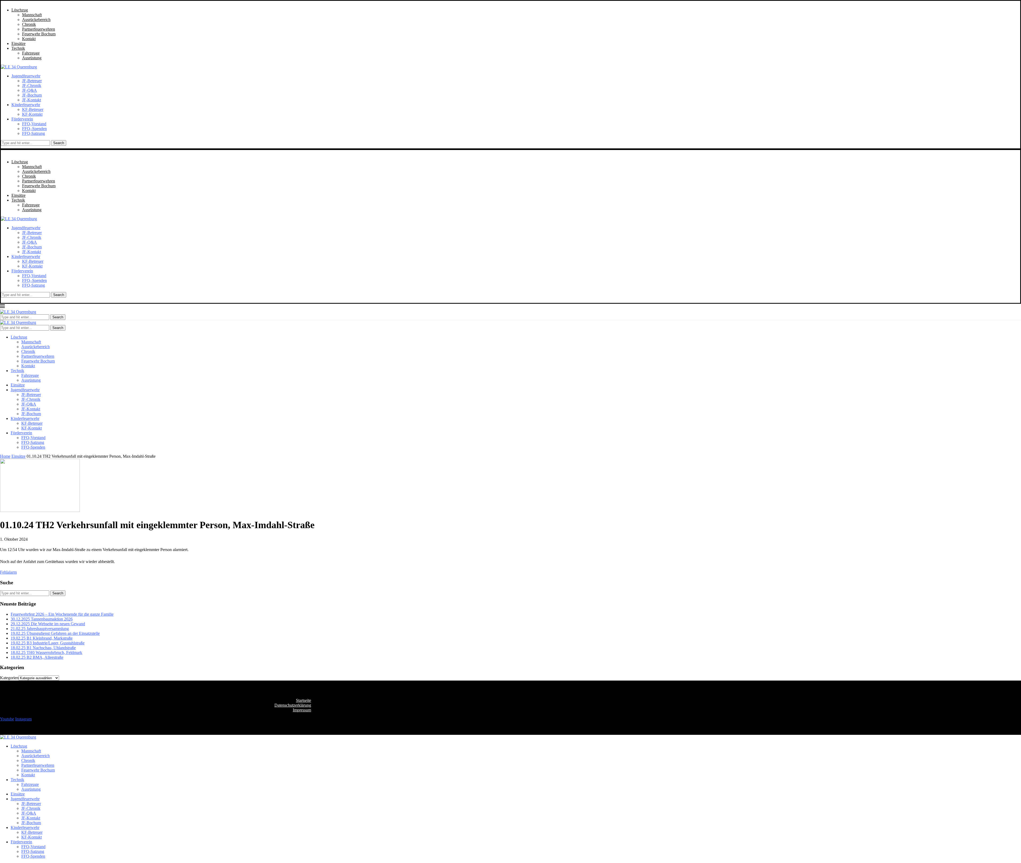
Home (5, 456)
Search (58, 143)
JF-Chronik (31, 85)
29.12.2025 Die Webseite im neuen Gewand (48, 624)
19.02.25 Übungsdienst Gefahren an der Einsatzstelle (55, 633)
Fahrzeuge (31, 53)
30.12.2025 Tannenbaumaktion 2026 (42, 619)
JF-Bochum (32, 95)
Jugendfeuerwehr (25, 76)
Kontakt (29, 38)
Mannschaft (32, 14)
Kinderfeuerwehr (25, 104)
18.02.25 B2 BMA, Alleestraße (37, 657)
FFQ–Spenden (34, 128)
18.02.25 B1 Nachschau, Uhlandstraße (43, 647)
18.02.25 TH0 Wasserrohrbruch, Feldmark (46, 652)
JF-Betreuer (32, 80)
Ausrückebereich (36, 19)
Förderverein (22, 119)
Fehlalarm (8, 572)
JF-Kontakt (31, 100)
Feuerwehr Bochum (39, 34)
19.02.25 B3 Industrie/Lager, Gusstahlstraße (48, 643)
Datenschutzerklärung (292, 705)
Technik (18, 48)
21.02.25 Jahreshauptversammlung (40, 628)
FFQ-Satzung (33, 133)
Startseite (303, 700)
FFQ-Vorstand (34, 124)
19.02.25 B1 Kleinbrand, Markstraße (42, 638)
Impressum (302, 710)
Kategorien (9, 678)
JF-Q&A (29, 90)
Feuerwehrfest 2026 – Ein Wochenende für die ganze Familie (62, 614)
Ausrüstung (31, 58)
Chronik (29, 24)
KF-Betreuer (32, 109)
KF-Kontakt (32, 114)
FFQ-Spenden (33, 447)
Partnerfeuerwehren (38, 29)
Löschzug (19, 10)
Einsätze (18, 43)
